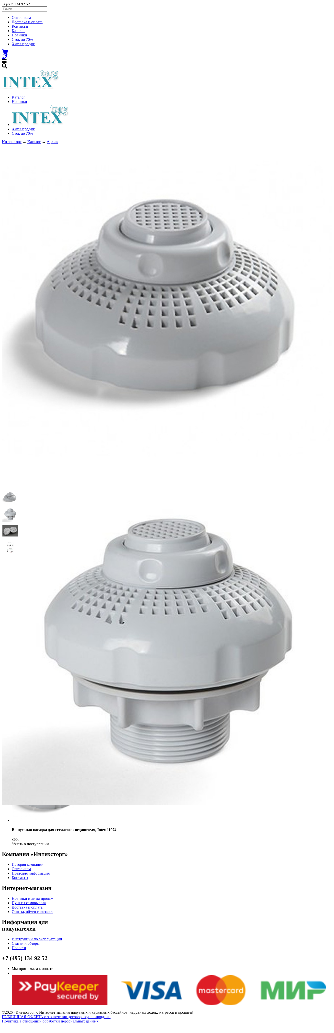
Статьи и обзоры (26, 943)
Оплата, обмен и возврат (32, 912)
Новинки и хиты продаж (32, 898)
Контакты (20, 26)
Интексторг (12, 142)
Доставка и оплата (27, 22)
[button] (10, 497)
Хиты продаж (23, 44)
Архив (52, 142)
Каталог (18, 31)
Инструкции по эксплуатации (37, 939)
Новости (19, 948)
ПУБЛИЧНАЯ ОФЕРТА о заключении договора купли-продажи (56, 1017)
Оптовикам (21, 17)
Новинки (19, 35)
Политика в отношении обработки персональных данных (50, 1021)
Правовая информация (31, 873)
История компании (28, 864)
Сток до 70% (22, 39)
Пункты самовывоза (29, 903)
